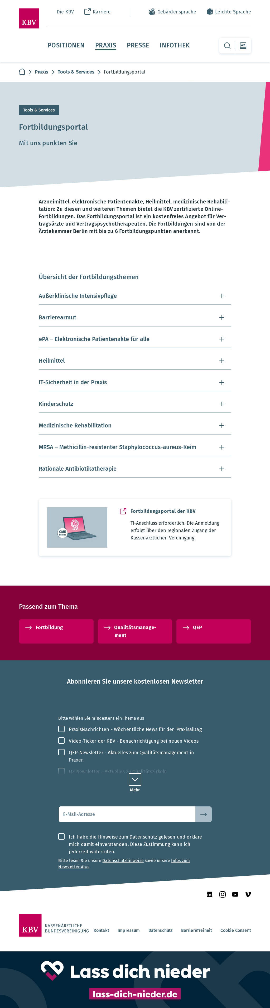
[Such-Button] (203, 814)
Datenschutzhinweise (122, 860)
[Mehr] (135, 779)
